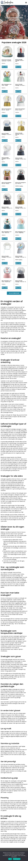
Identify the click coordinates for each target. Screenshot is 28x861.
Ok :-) (10, 859)
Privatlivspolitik (16, 859)
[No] (26, 856)
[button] (26, 2)
